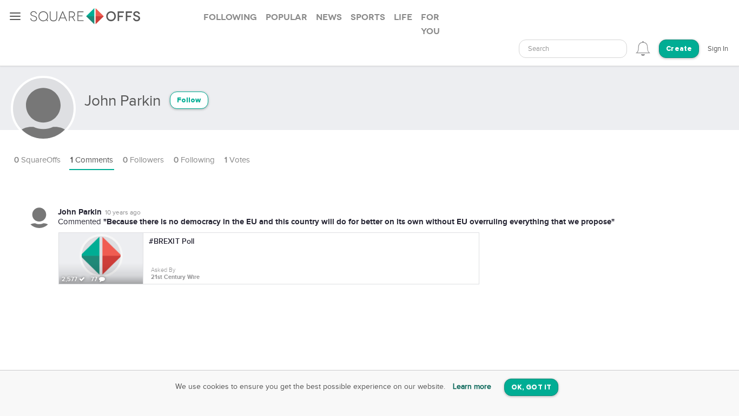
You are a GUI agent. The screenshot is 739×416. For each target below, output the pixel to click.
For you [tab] (430, 24)
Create (679, 49)
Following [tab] (230, 17)
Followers (143, 160)
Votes (237, 160)
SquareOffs (37, 160)
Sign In (718, 48)
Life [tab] (403, 17)
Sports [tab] (368, 17)
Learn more (472, 386)
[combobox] (573, 49)
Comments (91, 160)
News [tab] (329, 17)
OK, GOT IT (531, 387)
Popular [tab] (286, 17)
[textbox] (572, 49)
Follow (189, 100)
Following (194, 160)
